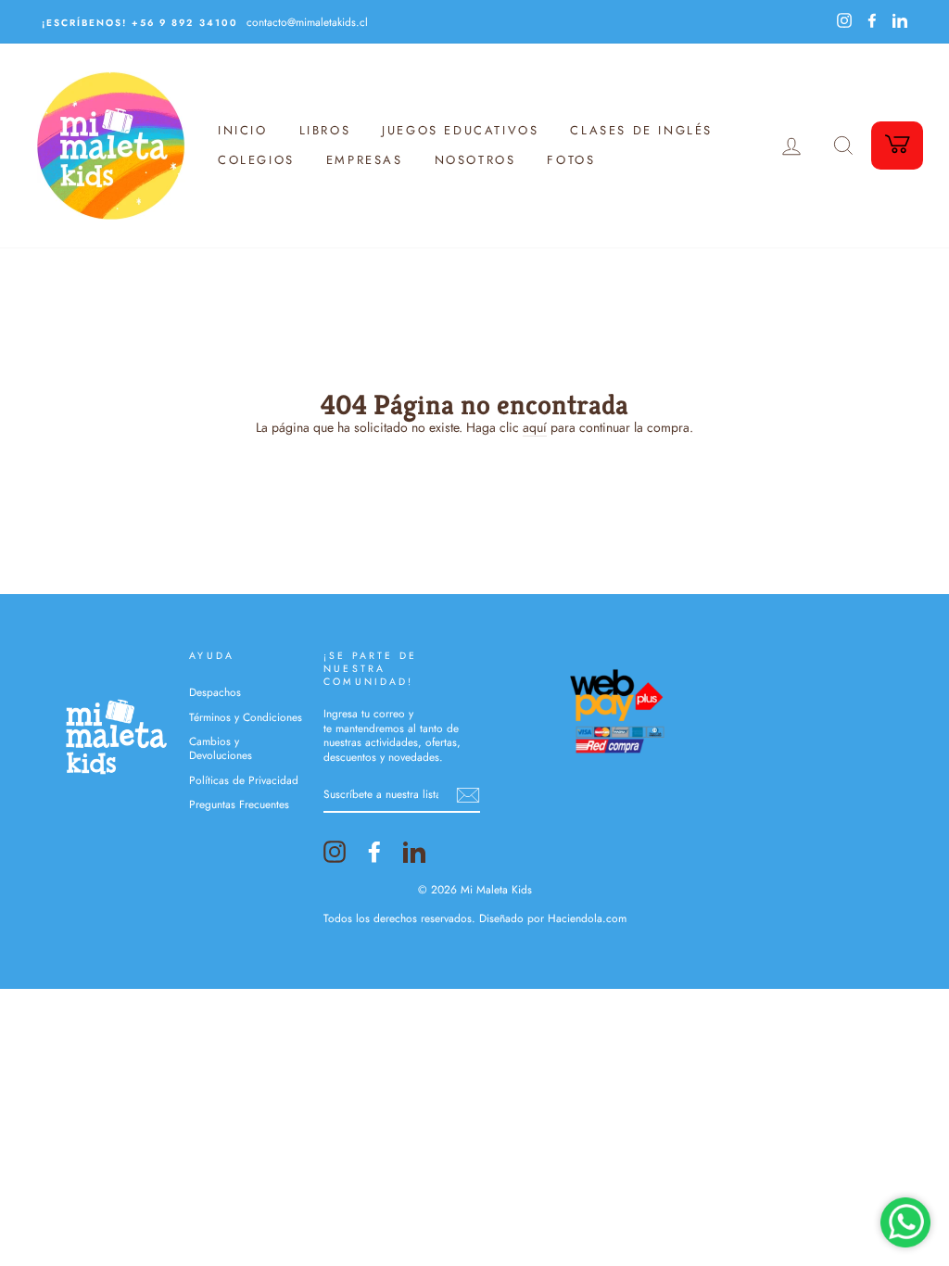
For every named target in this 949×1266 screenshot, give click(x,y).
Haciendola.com (587, 918)
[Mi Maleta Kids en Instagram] (334, 852)
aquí (535, 428)
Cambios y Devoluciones (220, 748)
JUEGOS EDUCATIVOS (460, 130)
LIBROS (325, 130)
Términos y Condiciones (245, 717)
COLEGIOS (256, 160)
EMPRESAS (364, 160)
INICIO (243, 130)
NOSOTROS (475, 160)
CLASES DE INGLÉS (641, 130)
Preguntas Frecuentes (239, 804)
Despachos (215, 692)
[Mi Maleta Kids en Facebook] (374, 852)
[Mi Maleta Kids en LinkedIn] (414, 852)
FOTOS (571, 160)
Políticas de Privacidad (243, 780)
